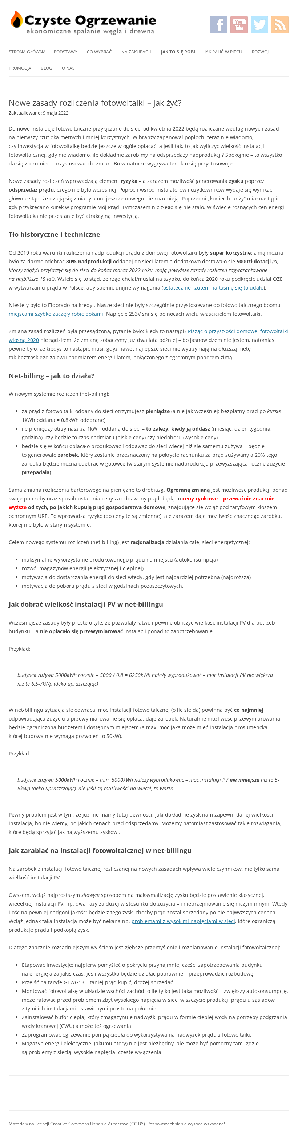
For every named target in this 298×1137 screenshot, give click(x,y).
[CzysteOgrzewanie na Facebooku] (218, 24)
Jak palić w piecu (223, 52)
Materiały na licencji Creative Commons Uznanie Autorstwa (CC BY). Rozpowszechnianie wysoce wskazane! (117, 1124)
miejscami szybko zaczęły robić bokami (56, 313)
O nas (68, 68)
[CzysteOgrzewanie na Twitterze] (259, 24)
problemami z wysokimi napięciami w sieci (183, 921)
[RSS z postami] (280, 24)
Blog (46, 68)
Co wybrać (99, 52)
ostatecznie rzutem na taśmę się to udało (213, 287)
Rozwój (260, 52)
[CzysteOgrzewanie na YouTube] (239, 24)
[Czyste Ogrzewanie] (83, 23)
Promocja (20, 68)
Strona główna (27, 52)
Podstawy (65, 52)
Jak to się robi (178, 52)
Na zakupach (136, 52)
